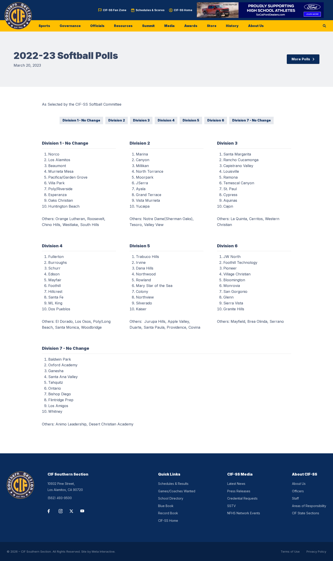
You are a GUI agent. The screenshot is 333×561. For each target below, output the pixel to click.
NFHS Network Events (243, 513)
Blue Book (166, 506)
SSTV (231, 506)
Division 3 (141, 120)
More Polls (301, 59)
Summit (148, 26)
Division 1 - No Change (81, 120)
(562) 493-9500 (60, 498)
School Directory (170, 498)
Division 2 (116, 120)
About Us (256, 26)
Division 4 (166, 120)
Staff (295, 498)
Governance (70, 26)
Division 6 (215, 120)
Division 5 (191, 120)
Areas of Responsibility (309, 506)
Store (211, 26)
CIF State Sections (305, 513)
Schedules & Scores (150, 10)
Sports (44, 26)
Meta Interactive (103, 551)
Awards (190, 26)
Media (169, 26)
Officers (298, 491)
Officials (97, 26)
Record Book (168, 513)
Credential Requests (242, 498)
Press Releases (238, 491)
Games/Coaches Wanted (176, 491)
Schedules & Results (173, 484)
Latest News (236, 484)
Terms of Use (290, 551)
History (232, 26)
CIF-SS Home (183, 10)
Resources (123, 26)
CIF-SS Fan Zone (114, 10)
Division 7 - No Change (251, 120)
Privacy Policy (316, 551)
